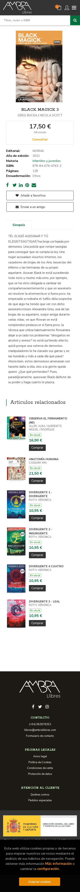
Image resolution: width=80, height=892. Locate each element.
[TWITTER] (40, 706)
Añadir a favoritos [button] (33, 195)
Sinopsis (19, 225)
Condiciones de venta (40, 768)
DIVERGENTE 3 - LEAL (44, 601)
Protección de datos (40, 774)
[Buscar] (75, 20)
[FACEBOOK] (33, 706)
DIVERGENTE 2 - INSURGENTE (40, 531)
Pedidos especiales (40, 800)
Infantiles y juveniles (46, 161)
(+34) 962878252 (40, 724)
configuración (48, 868)
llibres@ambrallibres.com (40, 730)
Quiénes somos (40, 795)
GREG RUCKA (27, 115)
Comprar (37, 448)
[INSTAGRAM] (47, 706)
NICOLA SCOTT (51, 115)
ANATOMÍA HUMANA (43, 459)
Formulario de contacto (40, 736)
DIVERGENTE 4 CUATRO (46, 566)
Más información (58, 863)
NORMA (38, 151)
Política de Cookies (40, 762)
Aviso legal (40, 756)
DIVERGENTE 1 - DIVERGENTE (40, 494)
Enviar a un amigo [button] (32, 207)
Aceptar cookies (39, 882)
